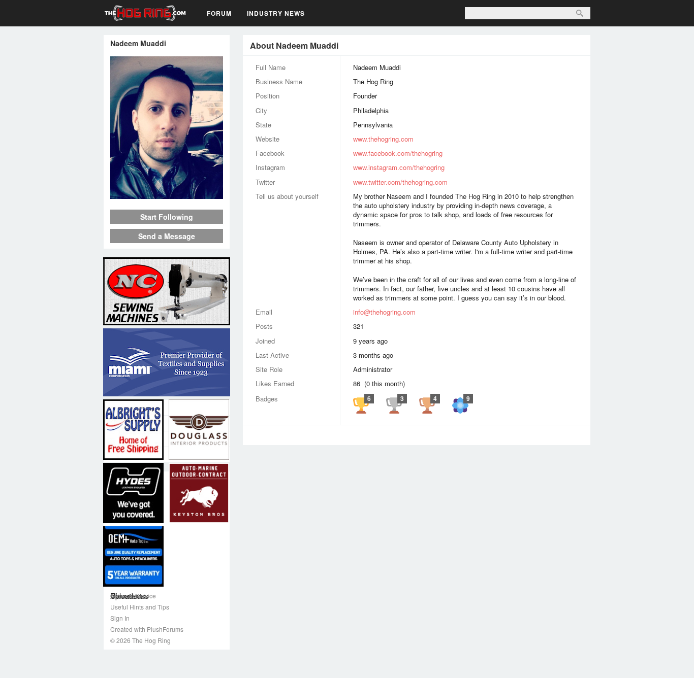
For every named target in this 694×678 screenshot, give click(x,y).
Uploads (167, 454)
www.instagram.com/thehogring (399, 167)
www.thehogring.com (383, 139)
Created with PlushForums (146, 629)
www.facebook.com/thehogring (398, 153)
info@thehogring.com (384, 312)
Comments (167, 423)
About (167, 407)
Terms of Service (133, 595)
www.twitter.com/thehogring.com (400, 182)
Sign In (120, 618)
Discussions (167, 439)
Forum (219, 13)
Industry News (276, 13)
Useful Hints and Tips (139, 606)
